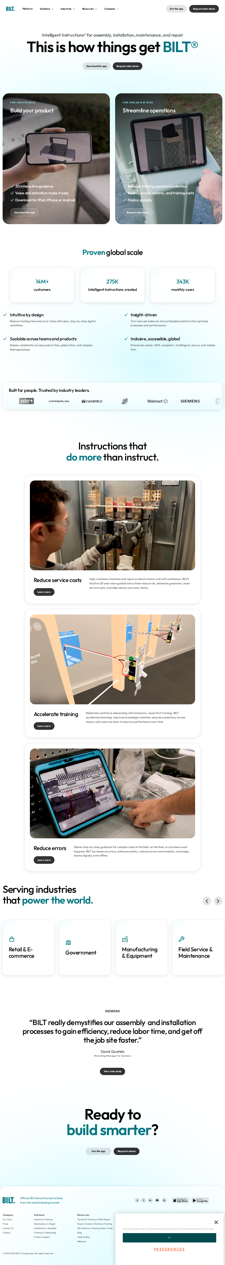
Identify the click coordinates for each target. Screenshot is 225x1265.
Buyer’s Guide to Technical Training (94, 1224)
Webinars (81, 1241)
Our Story (7, 1219)
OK (169, 1237)
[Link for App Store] (180, 1200)
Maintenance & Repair (45, 1224)
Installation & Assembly (45, 1228)
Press (5, 1224)
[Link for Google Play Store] (200, 1200)
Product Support (42, 1237)
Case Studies (83, 1237)
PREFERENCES (169, 1249)
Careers (6, 1232)
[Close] (216, 1222)
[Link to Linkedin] (150, 1200)
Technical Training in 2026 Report (93, 1219)
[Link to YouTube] (157, 1200)
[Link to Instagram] (164, 1200)
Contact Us (8, 1228)
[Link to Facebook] (137, 1200)
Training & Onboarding (45, 1232)
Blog (79, 1232)
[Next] (218, 901)
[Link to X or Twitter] (143, 1200)
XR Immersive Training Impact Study (95, 1228)
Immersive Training (43, 1219)
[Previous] (206, 901)
